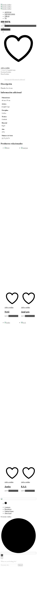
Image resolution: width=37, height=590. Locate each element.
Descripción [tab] (8, 79)
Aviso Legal (8, 513)
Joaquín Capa (11, 70)
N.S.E (7, 311)
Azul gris (25, 311)
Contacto (7, 507)
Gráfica (4, 113)
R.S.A (23, 486)
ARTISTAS (8, 12)
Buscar (20, 565)
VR (6, 18)
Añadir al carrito (13, 316)
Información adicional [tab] (18, 79)
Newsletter (8, 509)
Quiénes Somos (9, 511)
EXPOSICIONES (10, 14)
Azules (8, 486)
